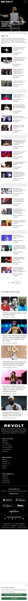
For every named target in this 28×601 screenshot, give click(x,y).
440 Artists (5, 451)
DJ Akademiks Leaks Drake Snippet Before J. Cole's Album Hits (19, 49)
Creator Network (6, 449)
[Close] (26, 585)
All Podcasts (5, 443)
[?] (6, 50)
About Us (4, 459)
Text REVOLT (6, 480)
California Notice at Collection (8, 527)
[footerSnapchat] (12, 519)
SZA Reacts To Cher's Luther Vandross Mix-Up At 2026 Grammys (19, 222)
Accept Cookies (14, 598)
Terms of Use (6, 525)
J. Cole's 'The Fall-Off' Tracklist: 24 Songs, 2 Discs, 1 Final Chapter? (19, 96)
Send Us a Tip (6, 463)
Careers (4, 468)
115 (12, 283)
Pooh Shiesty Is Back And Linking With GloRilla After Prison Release (19, 258)
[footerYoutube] (23, 519)
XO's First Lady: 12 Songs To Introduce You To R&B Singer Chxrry (19, 153)
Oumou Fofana (7, 367)
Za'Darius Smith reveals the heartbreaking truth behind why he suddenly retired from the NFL (13, 413)
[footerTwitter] (19, 519)
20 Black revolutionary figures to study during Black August (14, 313)
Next (17, 282)
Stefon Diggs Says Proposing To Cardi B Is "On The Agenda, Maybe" (19, 190)
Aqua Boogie (7, 28)
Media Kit (4, 466)
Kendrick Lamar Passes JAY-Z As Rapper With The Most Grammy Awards (19, 200)
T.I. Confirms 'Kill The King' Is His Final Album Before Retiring (19, 163)
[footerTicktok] (8, 519)
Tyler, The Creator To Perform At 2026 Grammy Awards (19, 237)
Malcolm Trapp (19, 75)
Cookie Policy (22, 525)
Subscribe (5, 476)
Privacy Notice (13, 525)
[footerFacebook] (16, 519)
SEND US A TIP (14, 493)
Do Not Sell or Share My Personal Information (14, 594)
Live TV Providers (7, 445)
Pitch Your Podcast (7, 447)
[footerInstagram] (5, 519)
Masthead (5, 461)
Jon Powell (7, 317)
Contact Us (5, 478)
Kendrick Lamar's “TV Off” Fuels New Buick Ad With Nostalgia (18, 127)
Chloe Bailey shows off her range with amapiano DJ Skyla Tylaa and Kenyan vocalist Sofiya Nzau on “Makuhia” (14, 363)
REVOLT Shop (6, 482)
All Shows (4, 440)
